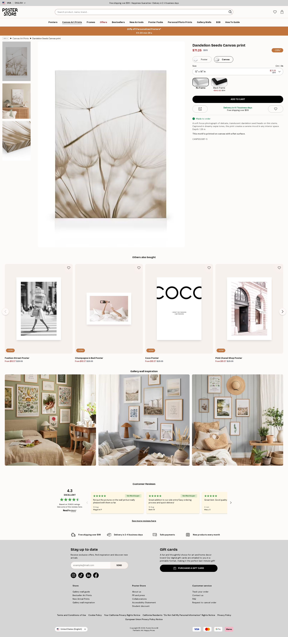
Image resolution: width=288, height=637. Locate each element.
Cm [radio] (277, 66)
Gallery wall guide (81, 591)
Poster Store (151, 628)
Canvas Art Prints (21, 38)
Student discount (141, 606)
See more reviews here (144, 521)
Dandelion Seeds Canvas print (46, 38)
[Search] (230, 12)
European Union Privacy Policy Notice (144, 619)
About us (136, 591)
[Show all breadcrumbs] (5, 38)
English (19, 3)
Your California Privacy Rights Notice (122, 615)
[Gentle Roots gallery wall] (50, 420)
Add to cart (238, 99)
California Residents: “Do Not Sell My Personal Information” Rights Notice (179, 615)
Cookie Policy (95, 615)
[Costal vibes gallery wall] (144, 420)
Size (194, 66)
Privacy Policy (224, 615)
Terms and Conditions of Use (71, 615)
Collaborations (139, 599)
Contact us (197, 595)
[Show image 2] (16, 101)
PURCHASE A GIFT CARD (191, 568)
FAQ (194, 599)
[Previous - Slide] (190, 85)
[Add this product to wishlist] (275, 109)
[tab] (274, 12)
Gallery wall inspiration (84, 602)
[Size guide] (200, 109)
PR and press (138, 595)
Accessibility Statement (144, 602)
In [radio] (282, 66)
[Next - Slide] (285, 85)
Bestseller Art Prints (82, 595)
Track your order (200, 591)
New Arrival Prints (81, 599)
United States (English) (71, 629)
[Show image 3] (16, 141)
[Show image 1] (16, 61)
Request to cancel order (204, 602)
